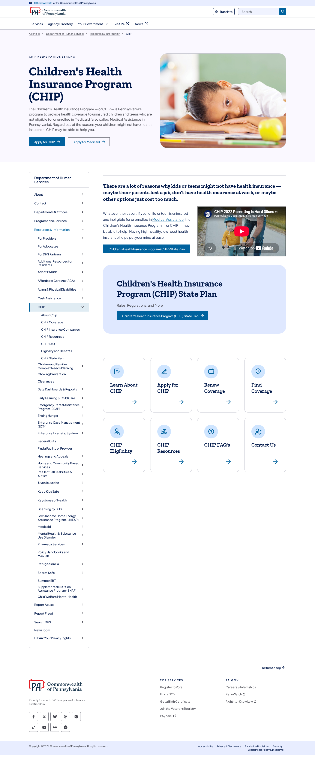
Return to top (271, 668)
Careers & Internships (241, 687)
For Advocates (48, 246)
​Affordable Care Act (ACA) (56, 280)
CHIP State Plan (52, 358)
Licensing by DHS (50, 509)
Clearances (46, 381)
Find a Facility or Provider (55, 448)
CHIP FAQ (48, 344)
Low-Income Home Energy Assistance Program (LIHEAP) (58, 518)
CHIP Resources (52, 336)
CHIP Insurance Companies (60, 329)
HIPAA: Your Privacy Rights (52, 638)
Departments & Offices (51, 212)
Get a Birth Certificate (175, 701)
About (38, 194)
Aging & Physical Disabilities (57, 289)
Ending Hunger (48, 415)
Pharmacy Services (51, 544)
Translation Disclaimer (257, 746)
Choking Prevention (52, 374)
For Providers (47, 238)
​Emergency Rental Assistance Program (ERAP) (59, 407)
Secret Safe (46, 572)
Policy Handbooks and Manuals (53, 554)
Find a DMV (167, 694)
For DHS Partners (50, 254)
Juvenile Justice (48, 482)
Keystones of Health (52, 500)
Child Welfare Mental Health (57, 596)
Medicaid (44, 526)
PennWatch (234, 694)
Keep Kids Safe (48, 491)
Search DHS (42, 622)
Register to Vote (171, 687)
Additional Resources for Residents (55, 263)
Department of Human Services (52, 180)
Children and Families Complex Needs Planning (55, 366)
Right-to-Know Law (239, 701)
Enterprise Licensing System (58, 433)
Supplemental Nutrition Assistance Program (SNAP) (57, 588)
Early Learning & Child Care (56, 398)
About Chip (49, 315)
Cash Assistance (49, 298)
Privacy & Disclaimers (229, 746)
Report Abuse (44, 604)
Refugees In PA (48, 564)
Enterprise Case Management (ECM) (59, 424)
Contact (40, 203)
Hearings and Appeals (53, 456)
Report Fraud (43, 613)
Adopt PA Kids (47, 272)
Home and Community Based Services (58, 465)
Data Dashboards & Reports (57, 389)
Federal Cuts (47, 441)
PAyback (166, 716)
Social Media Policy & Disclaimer (266, 749)
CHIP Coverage (52, 322)
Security (277, 746)
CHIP (41, 307)
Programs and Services (50, 221)
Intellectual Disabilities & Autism (55, 474)
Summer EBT (47, 580)
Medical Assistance (168, 219)
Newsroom (42, 630)
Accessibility (205, 746)
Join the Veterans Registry (178, 708)
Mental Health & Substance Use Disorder (57, 535)
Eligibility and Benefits (56, 351)
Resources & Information (52, 229)
